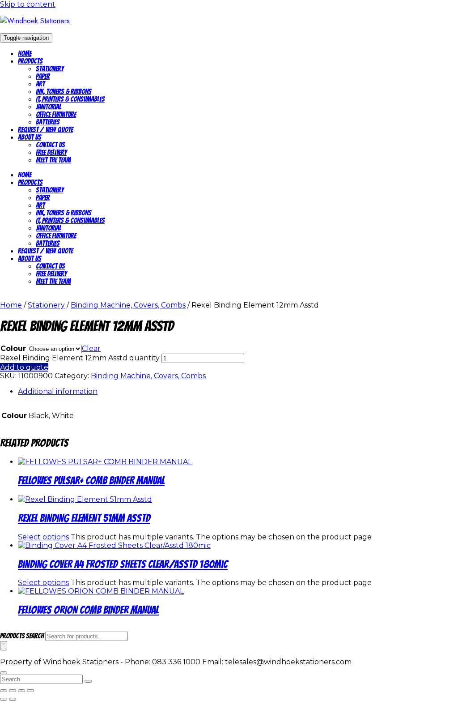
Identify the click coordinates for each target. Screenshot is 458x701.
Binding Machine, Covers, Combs (128, 305)
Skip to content (27, 4)
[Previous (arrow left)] (3, 699)
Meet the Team (53, 160)
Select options (43, 537)
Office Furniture (56, 114)
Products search (22, 636)
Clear (91, 348)
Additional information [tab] (58, 391)
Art (40, 84)
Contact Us (50, 145)
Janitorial (48, 107)
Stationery (50, 69)
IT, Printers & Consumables (70, 99)
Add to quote (24, 367)
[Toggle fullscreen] (12, 690)
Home (24, 53)
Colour (13, 348)
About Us (29, 137)
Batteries (47, 122)
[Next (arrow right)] (12, 699)
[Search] (3, 645)
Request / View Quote (45, 129)
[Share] (21, 690)
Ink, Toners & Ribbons (63, 91)
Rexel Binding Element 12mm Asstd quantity (80, 358)
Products (30, 61)
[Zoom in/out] (3, 690)
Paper (43, 76)
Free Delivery (51, 152)
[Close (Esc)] (30, 690)
